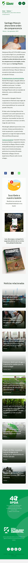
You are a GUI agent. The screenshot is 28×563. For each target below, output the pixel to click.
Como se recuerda (7, 140)
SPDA (12, 554)
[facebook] (8, 549)
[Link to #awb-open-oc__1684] (23, 3)
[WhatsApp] (19, 173)
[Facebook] (5, 173)
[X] (12, 173)
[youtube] (19, 549)
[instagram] (15, 549)
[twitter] (12, 549)
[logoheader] (8, 2)
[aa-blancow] (14, 528)
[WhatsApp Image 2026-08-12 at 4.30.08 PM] (14, 247)
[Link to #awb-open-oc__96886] (20, 3)
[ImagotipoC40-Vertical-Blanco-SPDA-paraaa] (14, 496)
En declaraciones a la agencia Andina (13, 78)
